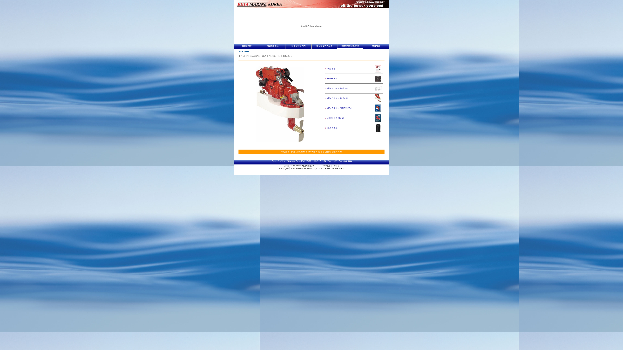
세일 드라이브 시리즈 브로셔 (339, 108)
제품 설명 (331, 68)
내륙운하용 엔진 (299, 46)
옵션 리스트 (332, 128)
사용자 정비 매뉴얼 (335, 118)
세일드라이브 (273, 46)
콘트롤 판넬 (332, 78)
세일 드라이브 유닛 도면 (337, 88)
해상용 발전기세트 (324, 46)
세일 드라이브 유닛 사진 (337, 98)
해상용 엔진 (247, 46)
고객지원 (376, 46)
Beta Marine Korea (350, 46)
